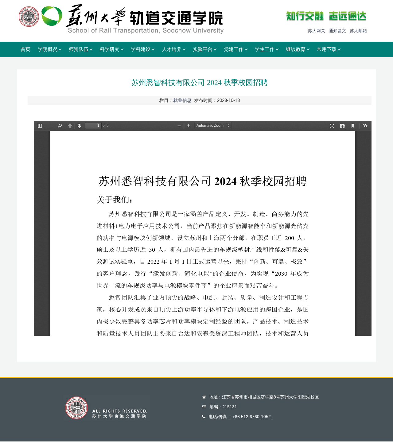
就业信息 (182, 100)
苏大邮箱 (358, 30)
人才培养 (171, 49)
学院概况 (47, 49)
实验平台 (202, 49)
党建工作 (233, 49)
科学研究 (109, 49)
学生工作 (264, 49)
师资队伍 (78, 49)
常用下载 (327, 49)
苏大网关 (316, 30)
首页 (25, 49)
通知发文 (337, 30)
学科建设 (140, 49)
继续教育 (295, 49)
